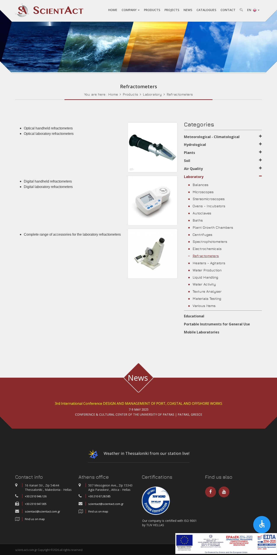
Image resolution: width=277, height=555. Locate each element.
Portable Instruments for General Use (217, 324)
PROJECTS (171, 10)
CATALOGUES (206, 10)
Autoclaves (202, 213)
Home (113, 94)
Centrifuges (202, 235)
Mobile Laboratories (201, 332)
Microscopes (203, 192)
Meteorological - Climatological (212, 136)
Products (130, 94)
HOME (112, 10)
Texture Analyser (207, 291)
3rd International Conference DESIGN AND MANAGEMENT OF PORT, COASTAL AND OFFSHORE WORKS (138, 403)
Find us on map (35, 519)
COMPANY (129, 10)
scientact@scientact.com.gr (42, 511)
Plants (189, 152)
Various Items (204, 306)
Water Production (207, 270)
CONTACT (228, 10)
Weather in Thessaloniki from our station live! (146, 453)
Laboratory (152, 94)
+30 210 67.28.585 (99, 496)
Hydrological (195, 144)
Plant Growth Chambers (213, 227)
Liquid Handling (205, 277)
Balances (200, 185)
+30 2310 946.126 (36, 496)
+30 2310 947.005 (36, 504)
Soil (187, 160)
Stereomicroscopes (209, 199)
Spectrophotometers (210, 241)
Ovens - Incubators (209, 206)
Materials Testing (207, 298)
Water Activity (204, 284)
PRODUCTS (152, 10)
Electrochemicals (207, 249)
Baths (198, 220)
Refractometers (180, 94)
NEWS (188, 10)
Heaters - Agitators (209, 263)
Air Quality (193, 168)
